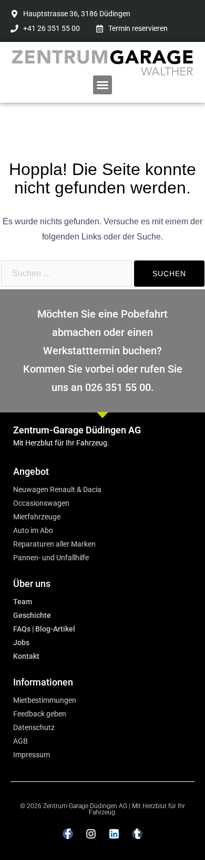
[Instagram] (91, 834)
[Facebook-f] (68, 834)
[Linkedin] (114, 834)
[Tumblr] (137, 834)
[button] (102, 84)
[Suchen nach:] (66, 273)
